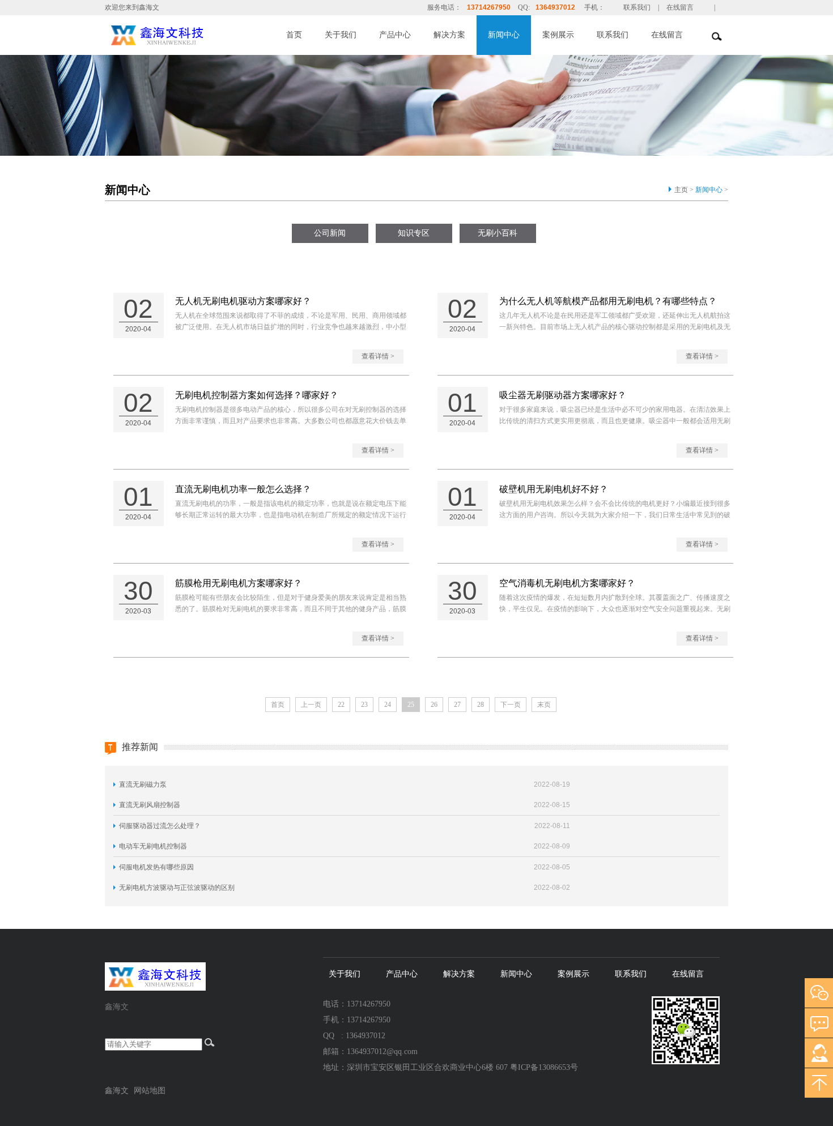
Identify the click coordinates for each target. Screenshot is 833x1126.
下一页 (510, 705)
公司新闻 (330, 233)
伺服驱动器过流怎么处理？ (160, 826)
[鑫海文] (183, 34)
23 (364, 705)
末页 (544, 705)
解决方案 (449, 35)
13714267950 (489, 7)
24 (387, 705)
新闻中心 (504, 35)
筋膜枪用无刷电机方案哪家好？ (238, 583)
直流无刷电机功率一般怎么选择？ (243, 489)
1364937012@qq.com (382, 1051)
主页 (681, 190)
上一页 (311, 705)
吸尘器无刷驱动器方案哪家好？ (562, 395)
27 (457, 705)
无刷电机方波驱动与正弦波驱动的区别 (177, 888)
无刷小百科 (497, 233)
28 (480, 705)
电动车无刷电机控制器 (153, 846)
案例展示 (558, 35)
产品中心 (395, 35)
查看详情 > (378, 356)
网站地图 (149, 1090)
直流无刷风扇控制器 (149, 805)
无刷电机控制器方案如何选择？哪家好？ (256, 395)
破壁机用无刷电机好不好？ (553, 489)
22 (341, 705)
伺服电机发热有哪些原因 (156, 867)
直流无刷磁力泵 (143, 784)
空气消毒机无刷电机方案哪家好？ (567, 583)
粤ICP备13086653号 (544, 1067)
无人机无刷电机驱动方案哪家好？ (243, 301)
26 (434, 705)
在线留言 (680, 7)
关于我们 (340, 35)
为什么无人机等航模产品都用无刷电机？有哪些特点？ (608, 301)
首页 (294, 35)
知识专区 (414, 233)
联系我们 (637, 7)
